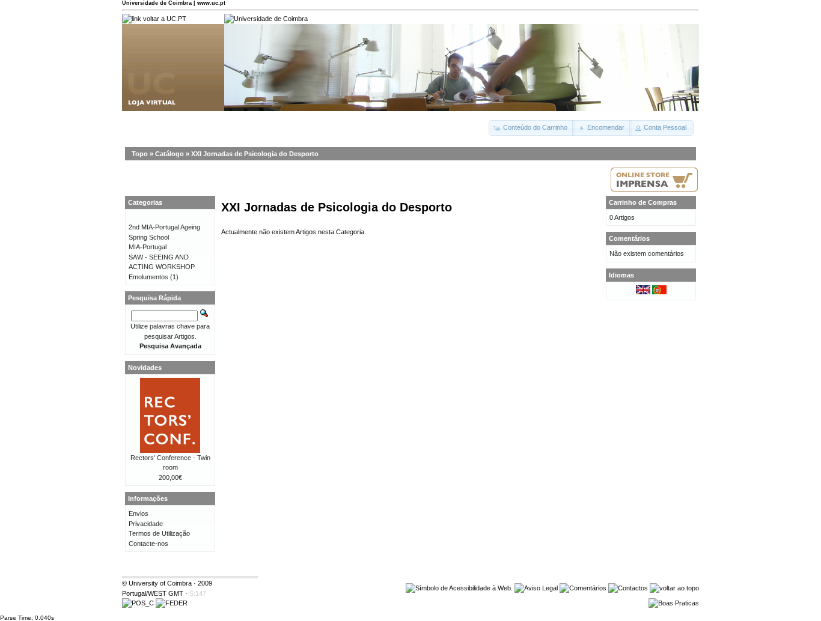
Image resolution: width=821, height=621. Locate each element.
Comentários (629, 238)
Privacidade (146, 523)
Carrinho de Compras (643, 202)
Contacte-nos (148, 543)
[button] (532, 128)
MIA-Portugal (147, 246)
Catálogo (169, 153)
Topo (140, 153)
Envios (138, 513)
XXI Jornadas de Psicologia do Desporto (255, 153)
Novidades (145, 367)
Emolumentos (148, 276)
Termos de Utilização (159, 533)
